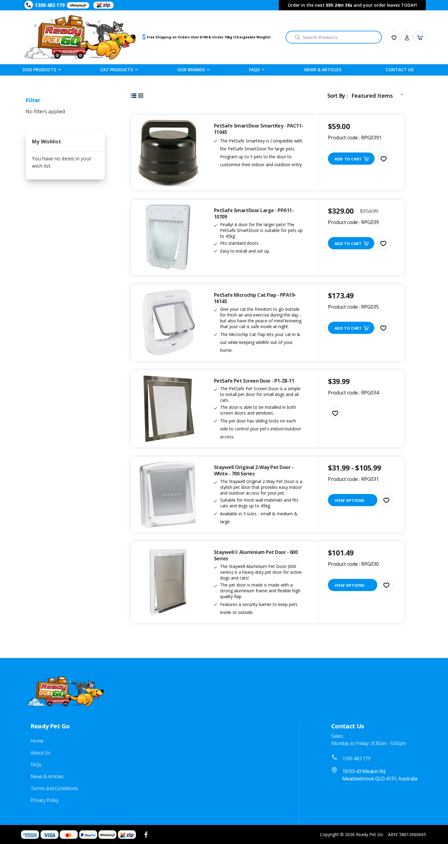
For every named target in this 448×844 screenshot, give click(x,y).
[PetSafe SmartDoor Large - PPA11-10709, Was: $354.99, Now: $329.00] (168, 237)
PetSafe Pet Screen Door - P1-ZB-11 (254, 381)
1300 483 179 (50, 5)
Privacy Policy (44, 800)
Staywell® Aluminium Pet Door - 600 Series (256, 555)
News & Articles (322, 69)
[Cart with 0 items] (420, 37)
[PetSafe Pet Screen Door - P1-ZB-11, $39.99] (168, 408)
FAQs (35, 764)
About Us (40, 752)
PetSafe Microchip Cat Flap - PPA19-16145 (255, 298)
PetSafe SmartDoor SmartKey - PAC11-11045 (258, 129)
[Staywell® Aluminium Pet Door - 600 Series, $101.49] (168, 582)
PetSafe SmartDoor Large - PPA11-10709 (254, 213)
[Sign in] (406, 37)
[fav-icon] (394, 37)
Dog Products (39, 69)
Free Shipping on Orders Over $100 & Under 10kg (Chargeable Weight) (208, 37)
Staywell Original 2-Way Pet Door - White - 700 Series (253, 470)
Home (37, 740)
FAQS (254, 69)
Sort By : (337, 95)
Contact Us (400, 69)
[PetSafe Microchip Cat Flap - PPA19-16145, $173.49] (168, 323)
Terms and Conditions (54, 788)
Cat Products (116, 69)
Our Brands (191, 69)
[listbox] (378, 94)
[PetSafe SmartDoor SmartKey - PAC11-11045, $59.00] (168, 152)
